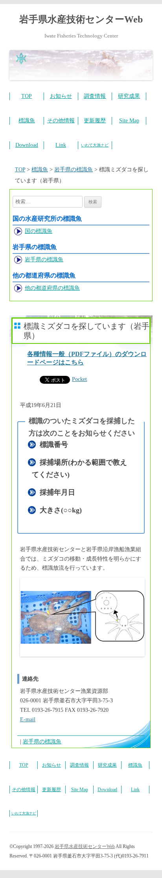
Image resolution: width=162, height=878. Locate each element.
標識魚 (26, 121)
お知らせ (61, 96)
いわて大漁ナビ (95, 145)
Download (26, 145)
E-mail (27, 719)
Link (60, 145)
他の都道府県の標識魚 (52, 288)
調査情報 (95, 96)
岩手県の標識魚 (44, 260)
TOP (26, 96)
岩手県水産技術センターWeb (81, 19)
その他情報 (61, 121)
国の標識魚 (38, 231)
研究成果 (129, 96)
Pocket (79, 379)
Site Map (129, 121)
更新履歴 (95, 121)
